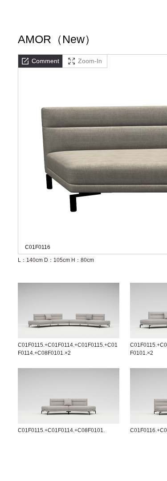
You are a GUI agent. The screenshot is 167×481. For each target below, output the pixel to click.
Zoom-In (90, 60)
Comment (45, 60)
